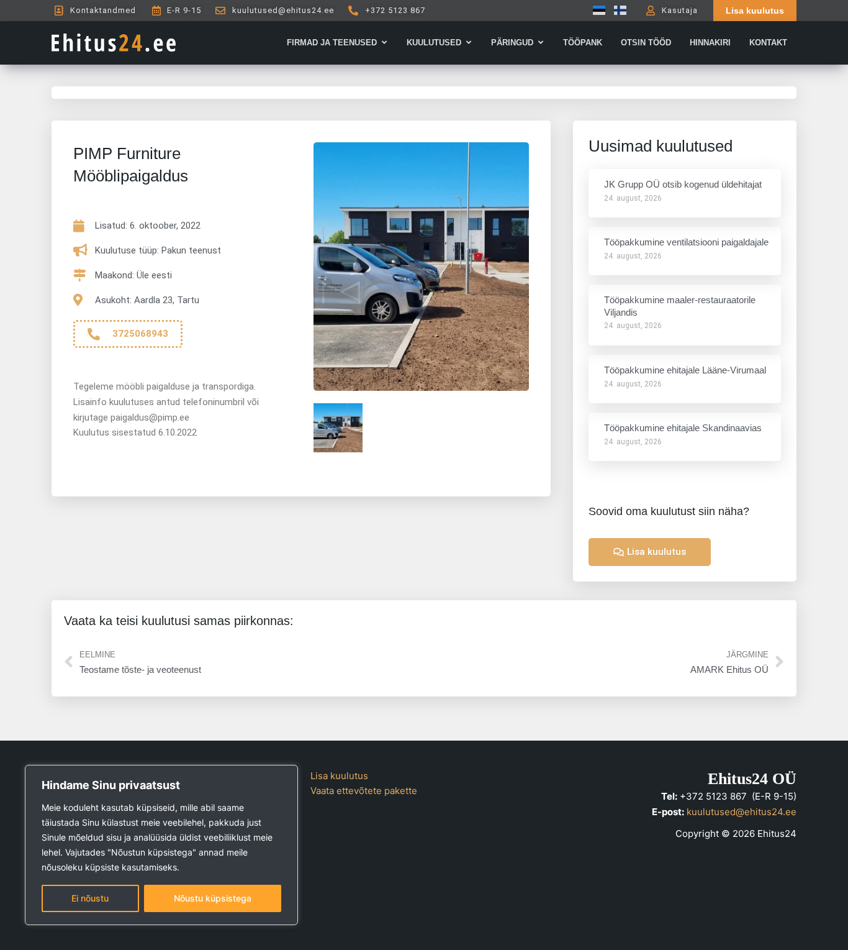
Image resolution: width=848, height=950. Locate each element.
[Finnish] (617, 10)
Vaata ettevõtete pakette (363, 791)
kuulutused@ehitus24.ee (741, 812)
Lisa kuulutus (339, 776)
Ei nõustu (90, 898)
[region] (161, 845)
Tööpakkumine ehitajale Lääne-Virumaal (685, 370)
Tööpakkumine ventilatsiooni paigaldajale (686, 242)
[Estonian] (596, 10)
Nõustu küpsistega (212, 898)
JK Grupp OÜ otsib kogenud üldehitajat (683, 184)
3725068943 (140, 333)
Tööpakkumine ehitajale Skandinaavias (683, 427)
